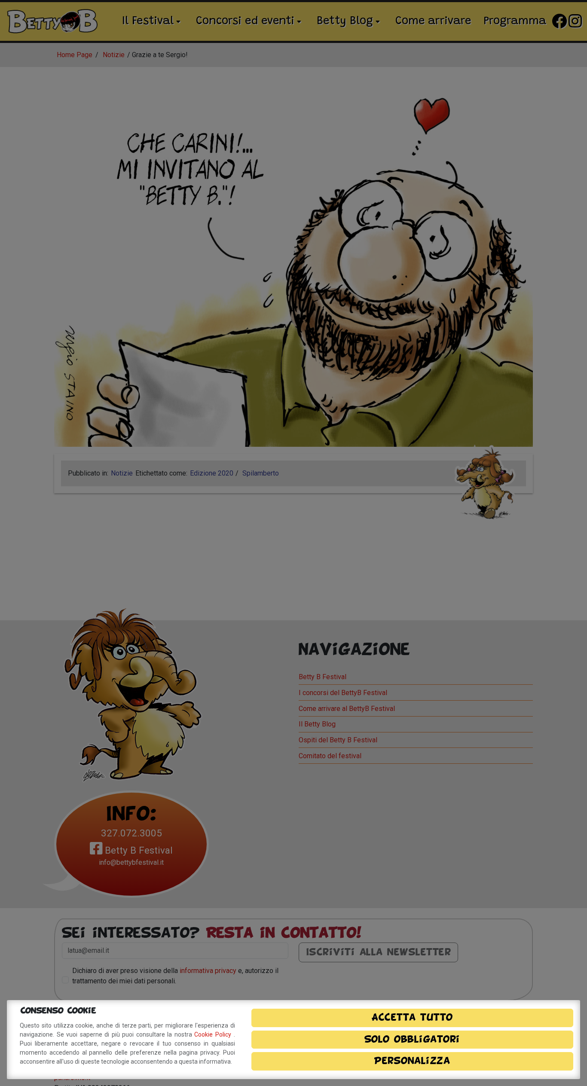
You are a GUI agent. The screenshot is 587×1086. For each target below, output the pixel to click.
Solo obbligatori (412, 1039)
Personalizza (412, 1061)
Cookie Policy (213, 1034)
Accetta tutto (412, 1017)
